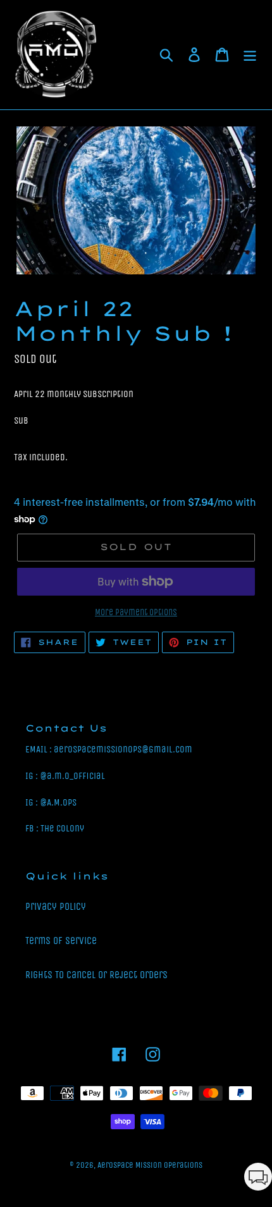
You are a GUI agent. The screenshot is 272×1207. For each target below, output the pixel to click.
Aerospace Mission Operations (149, 1165)
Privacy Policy (55, 906)
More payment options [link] (136, 612)
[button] (258, 1179)
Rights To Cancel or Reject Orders (96, 975)
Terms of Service (61, 940)
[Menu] (250, 55)
